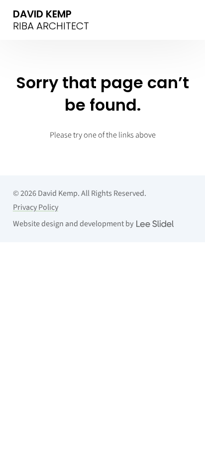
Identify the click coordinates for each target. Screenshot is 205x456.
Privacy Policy (35, 207)
